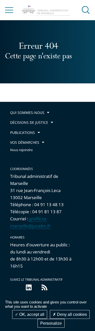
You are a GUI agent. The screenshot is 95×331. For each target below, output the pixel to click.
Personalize (51, 323)
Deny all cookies (71, 314)
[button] (86, 10)
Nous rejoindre (21, 150)
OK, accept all (31, 314)
